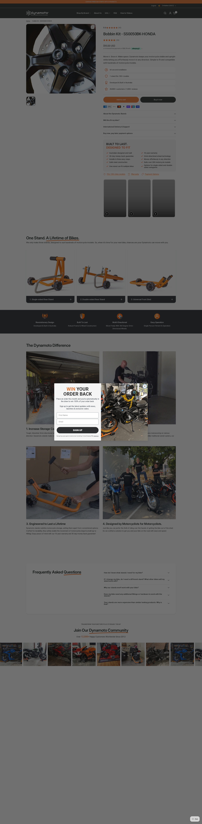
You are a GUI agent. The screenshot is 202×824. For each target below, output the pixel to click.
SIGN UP (77, 430)
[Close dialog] (145, 386)
